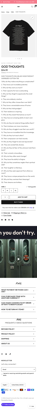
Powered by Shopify (7, 400)
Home (3, 12)
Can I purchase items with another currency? (13, 297)
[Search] (32, 7)
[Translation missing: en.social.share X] (6, 220)
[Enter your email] (34, 369)
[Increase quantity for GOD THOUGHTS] (7, 197)
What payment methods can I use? (14, 291)
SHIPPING (5, 339)
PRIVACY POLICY (8, 334)
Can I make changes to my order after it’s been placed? (16, 304)
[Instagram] (3, 354)
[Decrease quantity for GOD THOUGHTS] (2, 197)
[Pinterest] (7, 354)
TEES (12, 12)
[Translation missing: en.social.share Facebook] (2, 220)
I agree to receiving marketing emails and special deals (18, 374)
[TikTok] (11, 354)
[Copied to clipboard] (13, 220)
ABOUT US (5, 344)
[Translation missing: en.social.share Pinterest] (9, 220)
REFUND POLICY (7, 329)
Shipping (3, 72)
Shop (7, 12)
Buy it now (18, 202)
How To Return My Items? (12, 309)
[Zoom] (32, 17)
